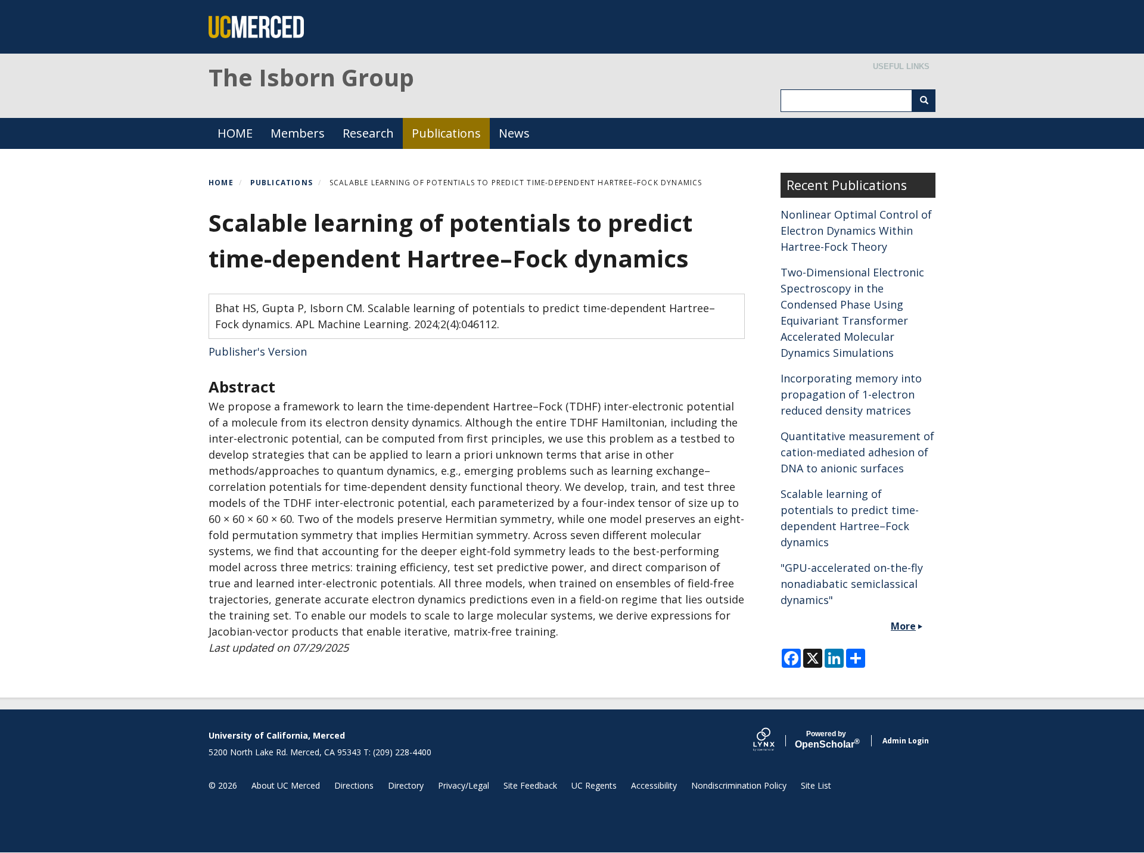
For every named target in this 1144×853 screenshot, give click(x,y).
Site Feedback (530, 785)
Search (923, 100)
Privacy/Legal (463, 785)
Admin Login (905, 741)
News (514, 133)
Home (221, 183)
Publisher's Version (258, 351)
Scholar (826, 739)
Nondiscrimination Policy (738, 785)
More (903, 626)
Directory (406, 785)
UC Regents (594, 785)
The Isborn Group (311, 77)
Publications (446, 133)
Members (298, 133)
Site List (816, 785)
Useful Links (901, 66)
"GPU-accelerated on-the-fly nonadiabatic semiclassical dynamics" (852, 584)
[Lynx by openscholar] (774, 740)
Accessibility (654, 785)
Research (368, 133)
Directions (354, 785)
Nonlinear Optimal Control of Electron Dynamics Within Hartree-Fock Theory (856, 230)
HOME (235, 133)
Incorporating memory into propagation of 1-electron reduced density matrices (851, 394)
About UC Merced (285, 785)
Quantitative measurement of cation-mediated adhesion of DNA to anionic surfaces (857, 452)
